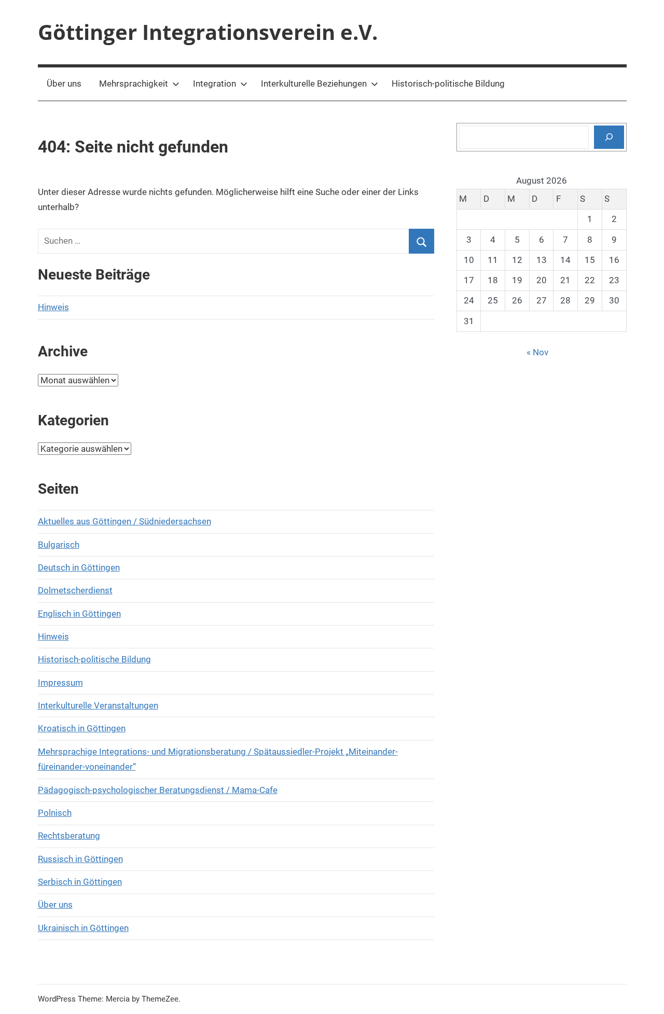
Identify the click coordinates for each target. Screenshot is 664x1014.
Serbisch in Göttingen (80, 882)
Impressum (60, 682)
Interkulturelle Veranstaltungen (98, 705)
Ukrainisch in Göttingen (83, 928)
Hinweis (53, 307)
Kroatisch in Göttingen (82, 728)
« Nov (537, 352)
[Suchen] (609, 137)
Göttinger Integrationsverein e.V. (208, 32)
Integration (214, 83)
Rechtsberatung (69, 835)
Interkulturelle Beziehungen (314, 83)
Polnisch (55, 813)
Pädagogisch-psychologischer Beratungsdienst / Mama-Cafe (158, 790)
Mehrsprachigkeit (133, 83)
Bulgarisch (58, 544)
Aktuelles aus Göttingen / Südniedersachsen (124, 521)
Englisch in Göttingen (79, 613)
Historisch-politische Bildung (448, 83)
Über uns (64, 83)
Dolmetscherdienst (75, 590)
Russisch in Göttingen (80, 859)
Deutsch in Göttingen (79, 567)
